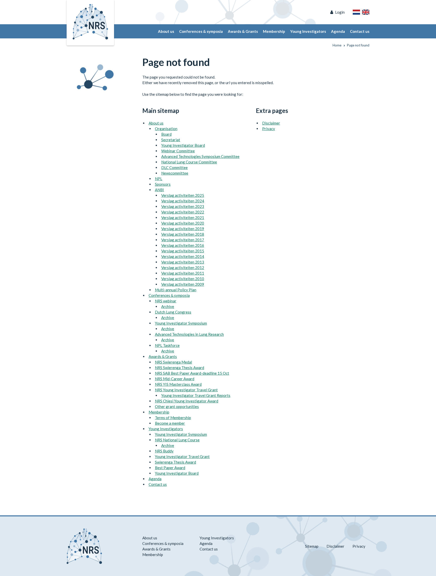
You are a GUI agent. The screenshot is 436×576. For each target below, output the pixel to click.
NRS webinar (165, 301)
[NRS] (97, 75)
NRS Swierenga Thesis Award (179, 367)
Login (340, 12)
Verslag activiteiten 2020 (182, 223)
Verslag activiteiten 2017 (182, 239)
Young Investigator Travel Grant (182, 456)
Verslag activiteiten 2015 (182, 251)
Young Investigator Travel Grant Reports (195, 395)
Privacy (268, 128)
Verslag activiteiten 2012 (182, 267)
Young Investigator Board (183, 145)
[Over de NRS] (356, 12)
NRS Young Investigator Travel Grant (186, 390)
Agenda (338, 31)
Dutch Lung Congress (173, 312)
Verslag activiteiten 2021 (182, 217)
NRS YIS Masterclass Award (178, 384)
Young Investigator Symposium (181, 323)
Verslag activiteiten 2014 (182, 256)
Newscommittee (174, 173)
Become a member (170, 423)
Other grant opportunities (177, 406)
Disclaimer (271, 123)
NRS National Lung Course (177, 440)
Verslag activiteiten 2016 (182, 245)
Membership (274, 31)
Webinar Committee (178, 151)
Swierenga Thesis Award (175, 462)
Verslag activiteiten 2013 (182, 262)
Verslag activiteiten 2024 (182, 201)
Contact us (359, 31)
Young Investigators (308, 31)
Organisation (166, 128)
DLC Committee (174, 167)
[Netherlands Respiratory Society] (90, 21)
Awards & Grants (243, 31)
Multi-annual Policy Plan (175, 289)
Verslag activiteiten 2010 (182, 278)
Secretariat (170, 139)
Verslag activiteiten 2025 (182, 195)
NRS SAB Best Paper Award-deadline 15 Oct (192, 373)
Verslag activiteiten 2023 (182, 206)
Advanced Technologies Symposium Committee (200, 156)
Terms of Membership (173, 417)
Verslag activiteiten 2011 (182, 273)
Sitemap (311, 546)
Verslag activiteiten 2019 (182, 228)
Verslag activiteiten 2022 (182, 212)
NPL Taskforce (167, 345)
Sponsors (163, 184)
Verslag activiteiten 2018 (182, 234)
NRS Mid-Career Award (174, 378)
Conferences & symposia (201, 31)
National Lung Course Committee (189, 162)
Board (166, 134)
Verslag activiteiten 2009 (182, 284)
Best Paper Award (170, 467)
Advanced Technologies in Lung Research (189, 334)
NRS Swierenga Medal (173, 362)
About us (166, 31)
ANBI (159, 189)
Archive (167, 306)
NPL (158, 178)
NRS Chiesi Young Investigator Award (186, 401)
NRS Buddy (164, 451)
